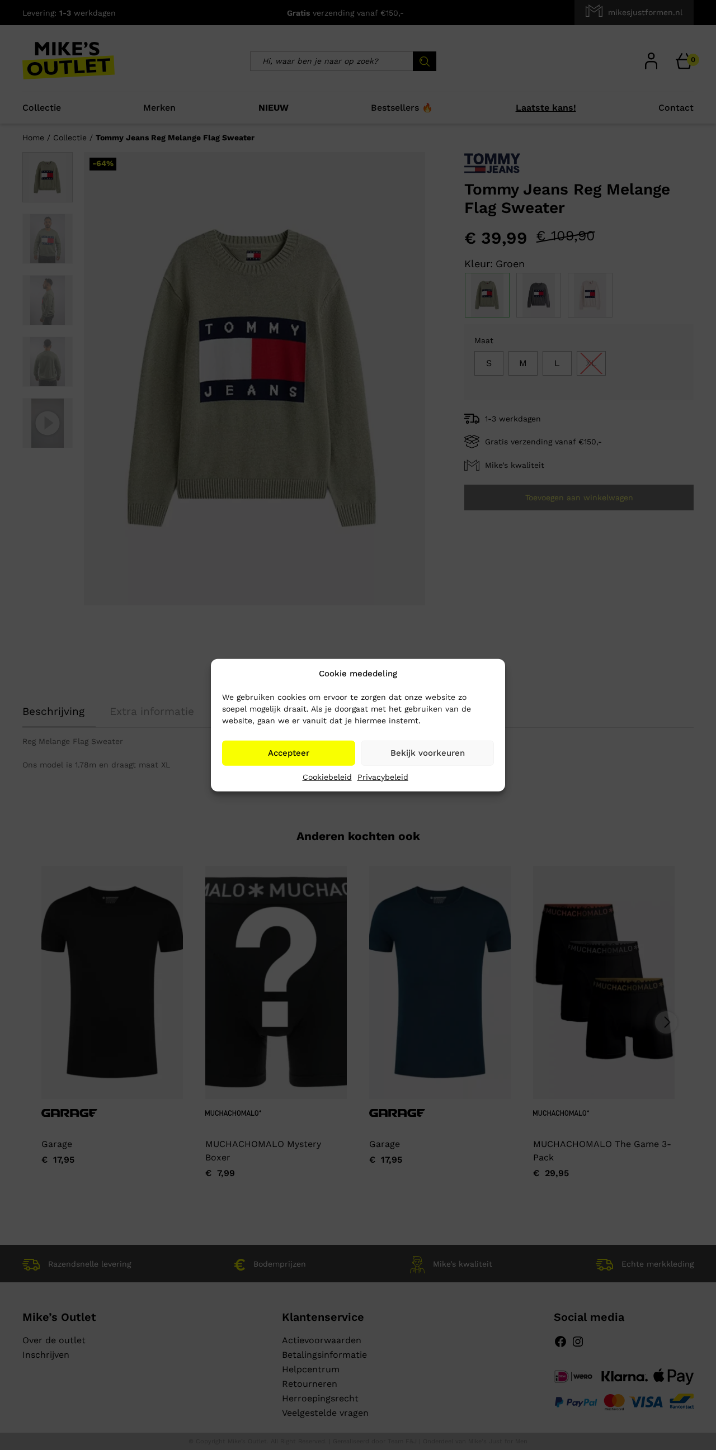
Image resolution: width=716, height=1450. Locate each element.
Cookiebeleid (327, 776)
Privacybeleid (382, 776)
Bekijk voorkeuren (427, 753)
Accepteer (288, 753)
